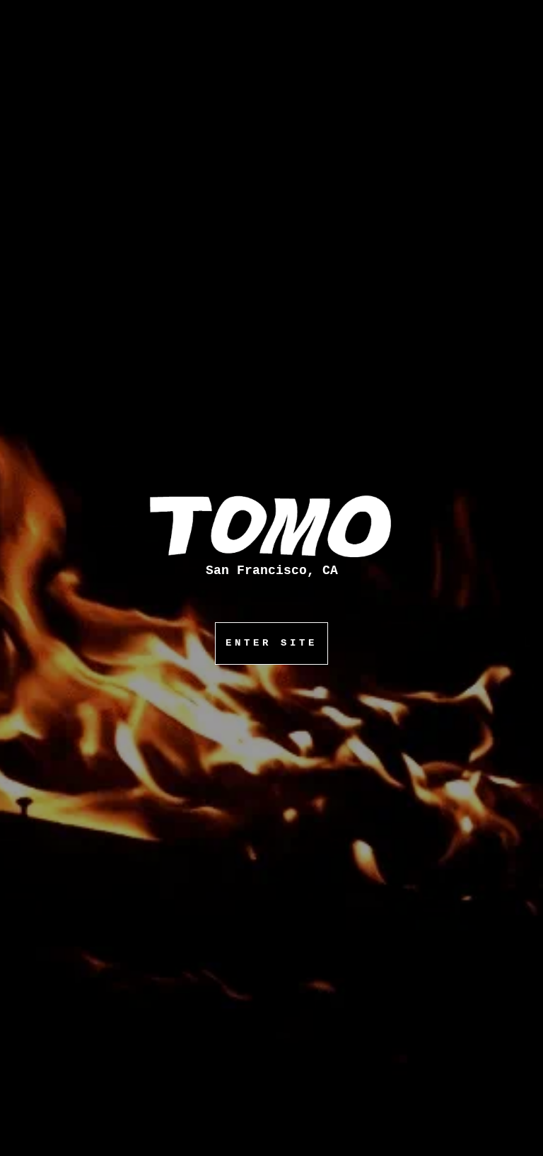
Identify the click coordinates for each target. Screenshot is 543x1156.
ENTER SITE (271, 642)
